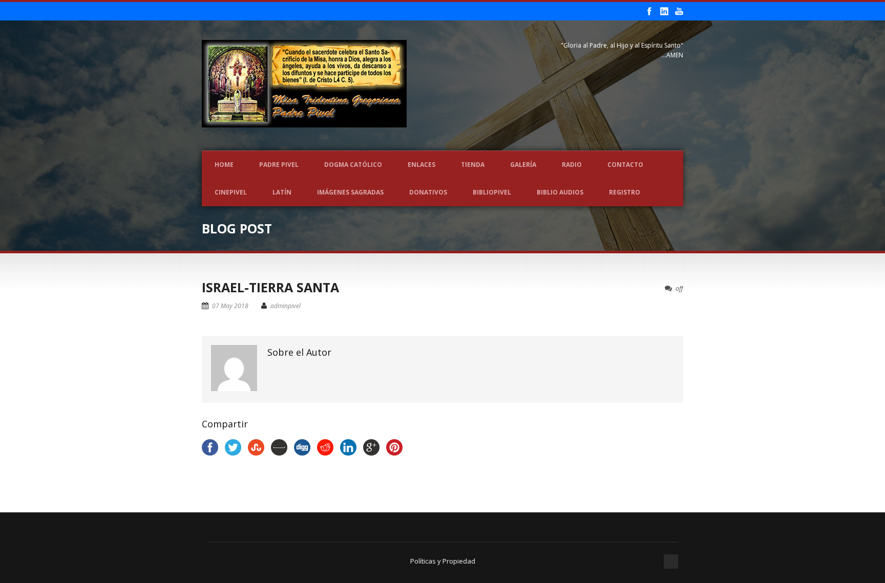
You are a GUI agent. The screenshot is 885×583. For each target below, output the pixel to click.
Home (224, 164)
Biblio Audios (560, 192)
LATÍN (281, 192)
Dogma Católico (353, 164)
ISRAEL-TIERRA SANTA (270, 287)
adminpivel (285, 305)
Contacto (625, 164)
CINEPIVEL (231, 192)
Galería (523, 164)
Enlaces (421, 164)
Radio (572, 164)
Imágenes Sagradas (350, 192)
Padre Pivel (279, 164)
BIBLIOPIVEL (492, 192)
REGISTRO (624, 192)
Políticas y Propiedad (442, 561)
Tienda (472, 164)
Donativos (428, 192)
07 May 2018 (230, 305)
